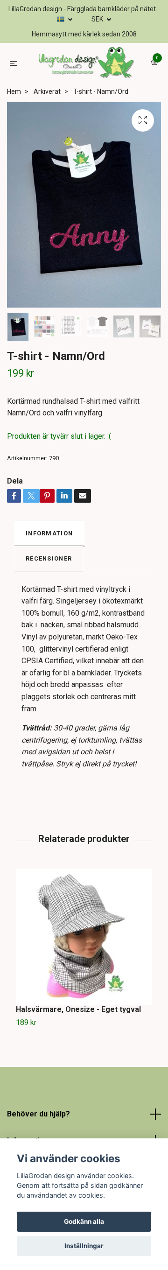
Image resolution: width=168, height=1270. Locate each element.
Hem (14, 133)
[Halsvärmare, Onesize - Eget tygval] (84, 979)
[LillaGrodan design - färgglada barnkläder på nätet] (84, 84)
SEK (98, 19)
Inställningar (84, 1245)
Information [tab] (49, 574)
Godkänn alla (84, 1221)
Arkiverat (47, 133)
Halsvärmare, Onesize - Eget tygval (78, 1051)
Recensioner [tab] (49, 600)
